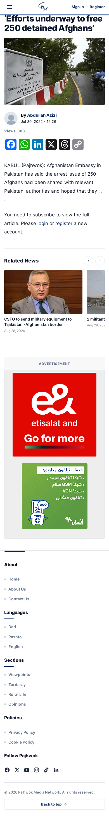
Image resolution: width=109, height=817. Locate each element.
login (42, 223)
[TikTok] (46, 770)
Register (97, 7)
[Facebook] (7, 770)
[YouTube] (27, 770)
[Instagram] (36, 770)
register (63, 223)
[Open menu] (9, 7)
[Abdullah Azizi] (10, 118)
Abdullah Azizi (42, 115)
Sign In (78, 7)
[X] (17, 770)
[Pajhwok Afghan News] (42, 6)
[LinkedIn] (56, 770)
